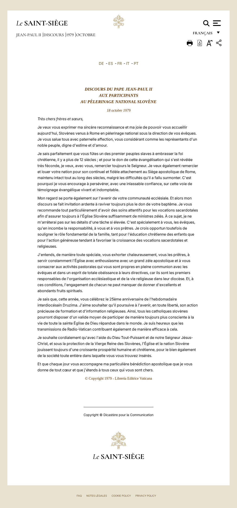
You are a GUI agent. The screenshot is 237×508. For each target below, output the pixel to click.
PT (136, 63)
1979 (70, 34)
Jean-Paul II (29, 34)
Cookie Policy (121, 495)
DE (101, 63)
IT (127, 63)
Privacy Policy (145, 495)
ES (110, 63)
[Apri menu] (216, 23)
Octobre (85, 34)
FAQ (79, 495)
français (203, 34)
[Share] (219, 44)
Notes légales (96, 495)
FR (119, 63)
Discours (54, 34)
